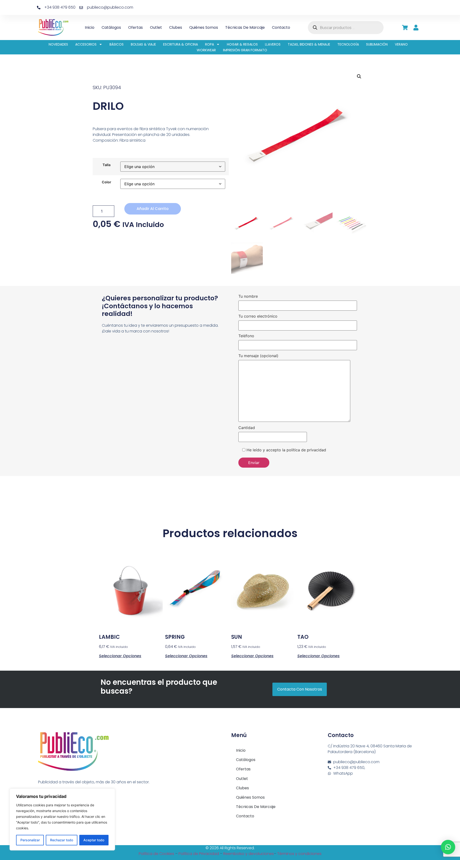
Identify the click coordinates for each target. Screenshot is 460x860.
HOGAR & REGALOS (242, 44)
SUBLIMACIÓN (377, 44)
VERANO (401, 44)
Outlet (156, 27)
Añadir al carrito (153, 208)
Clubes (175, 27)
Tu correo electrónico (257, 316)
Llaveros (273, 44)
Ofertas (135, 27)
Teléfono (246, 336)
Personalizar (30, 840)
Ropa (209, 44)
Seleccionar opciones (120, 655)
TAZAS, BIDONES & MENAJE (309, 44)
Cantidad (246, 428)
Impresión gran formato (245, 50)
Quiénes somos (203, 27)
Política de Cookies (156, 853)
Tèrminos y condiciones (299, 853)
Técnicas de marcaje (245, 27)
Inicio (89, 27)
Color (106, 182)
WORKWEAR (206, 50)
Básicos (116, 44)
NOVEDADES (58, 44)
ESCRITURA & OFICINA (180, 44)
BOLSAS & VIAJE (143, 44)
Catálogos (111, 27)
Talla (106, 165)
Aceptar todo (93, 840)
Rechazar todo (61, 840)
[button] (359, 76)
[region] (62, 819)
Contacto (281, 27)
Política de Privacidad (198, 853)
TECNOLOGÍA (348, 44)
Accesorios (86, 44)
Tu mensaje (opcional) (258, 356)
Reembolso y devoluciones (248, 853)
